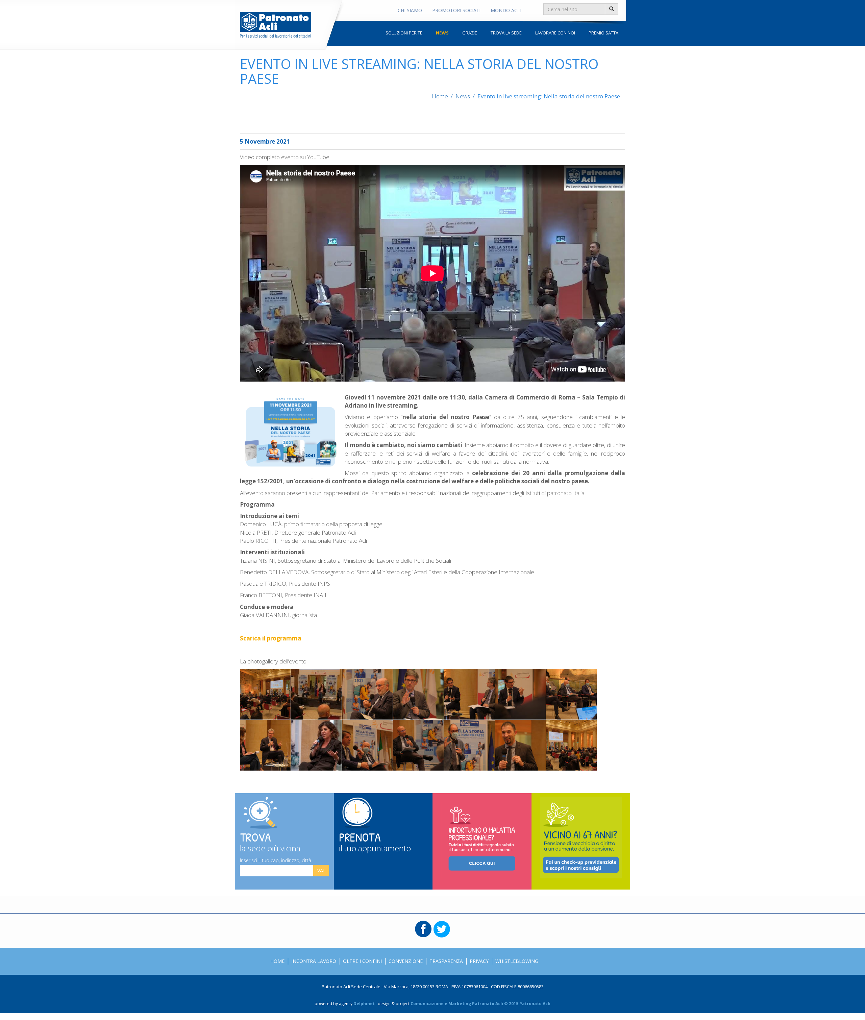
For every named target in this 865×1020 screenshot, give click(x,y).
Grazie (469, 33)
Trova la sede (506, 33)
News (442, 33)
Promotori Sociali (456, 10)
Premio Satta (603, 33)
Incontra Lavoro (313, 961)
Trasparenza (446, 961)
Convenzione (406, 961)
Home (440, 96)
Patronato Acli (275, 25)
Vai (320, 870)
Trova (270, 841)
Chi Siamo (410, 10)
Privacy (479, 961)
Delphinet (364, 1003)
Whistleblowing (516, 961)
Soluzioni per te (404, 33)
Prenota (375, 841)
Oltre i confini (362, 961)
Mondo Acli (506, 10)
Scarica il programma (270, 638)
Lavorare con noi (555, 33)
